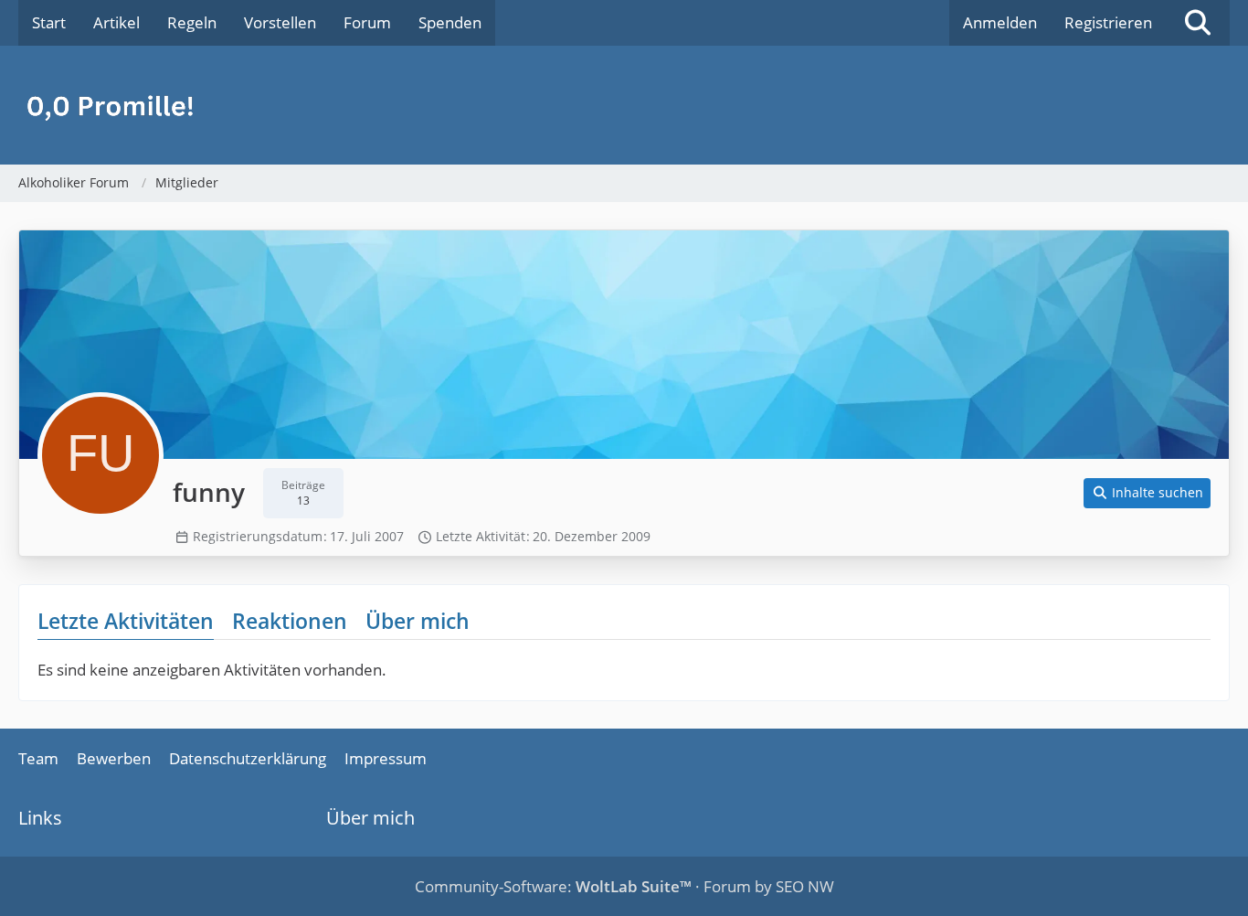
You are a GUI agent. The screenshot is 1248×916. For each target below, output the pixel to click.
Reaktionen (289, 620)
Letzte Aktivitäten (125, 620)
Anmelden (1000, 22)
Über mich (417, 620)
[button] (1147, 493)
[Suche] (1198, 23)
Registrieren (1108, 22)
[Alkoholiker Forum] (624, 105)
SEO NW (805, 886)
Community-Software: (553, 886)
